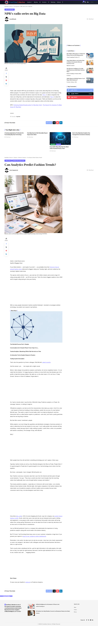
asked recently (46, 362)
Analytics (8, 160)
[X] (80, 93)
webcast (27, 582)
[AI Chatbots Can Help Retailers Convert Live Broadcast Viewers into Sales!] (31, 613)
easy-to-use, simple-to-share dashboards (34, 536)
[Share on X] (6, 76)
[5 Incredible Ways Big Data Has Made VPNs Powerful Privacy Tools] (60, 138)
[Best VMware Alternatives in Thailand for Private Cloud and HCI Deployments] (89, 55)
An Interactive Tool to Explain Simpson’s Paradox (22, 355)
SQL (76, 82)
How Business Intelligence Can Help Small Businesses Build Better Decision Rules (76, 70)
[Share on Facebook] (6, 73)
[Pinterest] (80, 97)
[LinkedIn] (92, 620)
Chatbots (38, 613)
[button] (63, 2)
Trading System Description (17, 358)
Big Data (68, 65)
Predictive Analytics (18, 160)
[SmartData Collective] (15, 2)
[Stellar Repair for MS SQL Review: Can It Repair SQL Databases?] (89, 80)
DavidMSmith (13, 19)
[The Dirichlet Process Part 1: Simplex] (36, 327)
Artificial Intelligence (40, 606)
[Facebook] (80, 90)
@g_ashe (19, 516)
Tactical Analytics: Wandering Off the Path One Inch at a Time (25, 351)
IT (78, 57)
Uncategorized (10, 9)
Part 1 (44, 94)
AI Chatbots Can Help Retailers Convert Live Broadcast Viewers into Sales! (53, 611)
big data (18, 116)
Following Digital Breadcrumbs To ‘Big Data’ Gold (27, 105)
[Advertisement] (36, 77)
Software (73, 82)
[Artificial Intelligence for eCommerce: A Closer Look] (31, 606)
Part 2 (52, 97)
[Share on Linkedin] (6, 83)
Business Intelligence (71, 73)
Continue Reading (6, 596)
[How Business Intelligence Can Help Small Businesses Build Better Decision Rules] (89, 70)
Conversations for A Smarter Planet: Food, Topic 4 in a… (24, 347)
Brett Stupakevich (14, 170)
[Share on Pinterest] (6, 80)
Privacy (58, 144)
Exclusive (76, 57)
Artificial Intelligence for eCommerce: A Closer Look (47, 604)
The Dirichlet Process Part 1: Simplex (19, 344)
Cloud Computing (70, 57)
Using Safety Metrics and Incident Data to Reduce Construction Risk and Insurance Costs (75, 62)
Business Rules (78, 73)
